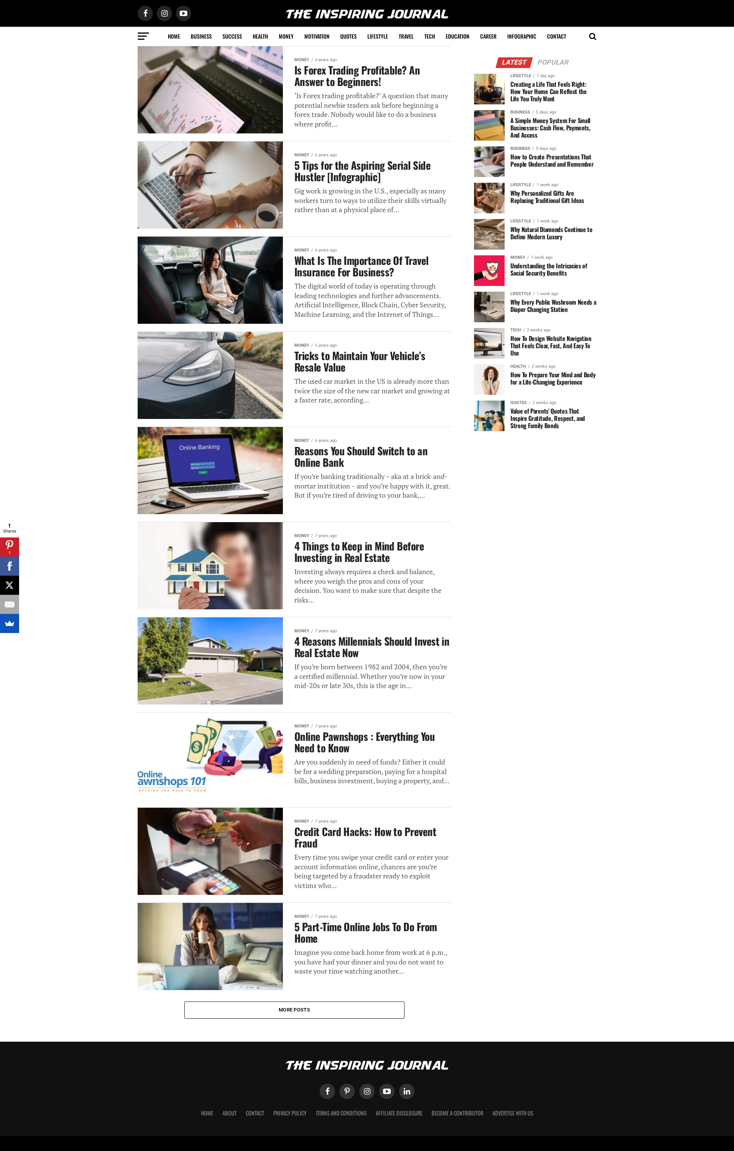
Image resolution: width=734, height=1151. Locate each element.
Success (232, 36)
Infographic (521, 36)
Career (488, 36)
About (229, 1113)
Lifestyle (377, 36)
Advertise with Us (512, 1113)
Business (201, 36)
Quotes (348, 36)
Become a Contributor (457, 1113)
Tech (429, 36)
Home (174, 36)
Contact (556, 36)
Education (457, 36)
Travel (406, 36)
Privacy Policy (290, 1113)
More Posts (294, 1010)
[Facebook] (9, 566)
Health (260, 36)
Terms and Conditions (341, 1113)
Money (286, 36)
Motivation (317, 36)
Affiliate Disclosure (399, 1113)
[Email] (9, 604)
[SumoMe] (9, 623)
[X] (9, 585)
